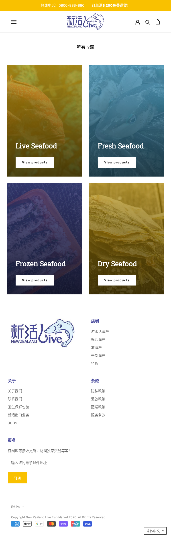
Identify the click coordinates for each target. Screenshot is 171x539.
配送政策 (98, 407)
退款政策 (98, 399)
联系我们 (15, 399)
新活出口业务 (18, 415)
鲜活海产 (98, 340)
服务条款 (98, 415)
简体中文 (15, 506)
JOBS (12, 423)
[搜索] (147, 22)
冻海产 (96, 348)
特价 (94, 364)
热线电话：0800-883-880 (62, 5)
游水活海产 (100, 332)
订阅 (17, 478)
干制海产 (98, 356)
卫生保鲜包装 (18, 407)
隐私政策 (98, 391)
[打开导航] (13, 22)
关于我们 (15, 391)
